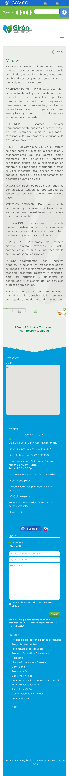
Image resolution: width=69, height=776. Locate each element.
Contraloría (18, 667)
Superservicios (20, 698)
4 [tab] (37, 322)
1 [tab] (22, 322)
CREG (15, 707)
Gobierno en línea (22, 676)
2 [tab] (27, 322)
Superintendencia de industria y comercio (36, 680)
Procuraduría (19, 671)
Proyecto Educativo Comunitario (31, 653)
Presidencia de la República (28, 649)
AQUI (21, 626)
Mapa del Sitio (17, 512)
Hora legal (18, 658)
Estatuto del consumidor (26, 685)
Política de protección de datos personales (36, 640)
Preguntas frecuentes (24, 644)
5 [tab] (42, 322)
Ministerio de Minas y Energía (29, 662)
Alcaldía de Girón (22, 689)
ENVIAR (55, 614)
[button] (64, 12)
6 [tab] (47, 322)
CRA (14, 703)
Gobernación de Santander (27, 694)
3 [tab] (32, 322)
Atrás (59, 51)
